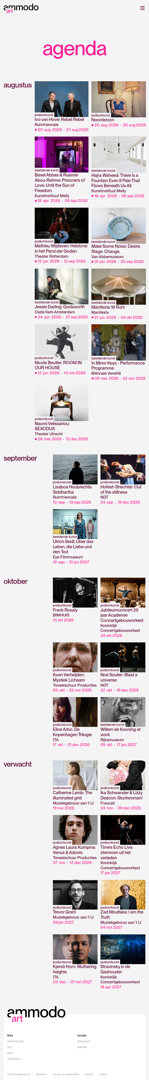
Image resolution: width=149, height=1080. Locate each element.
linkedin (82, 1047)
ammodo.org (15, 1041)
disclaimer (41, 1074)
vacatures (13, 1058)
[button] (141, 8)
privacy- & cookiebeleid (66, 1074)
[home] (21, 8)
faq (9, 1047)
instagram (83, 1041)
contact (103, 1074)
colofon (89, 1074)
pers (10, 1053)
